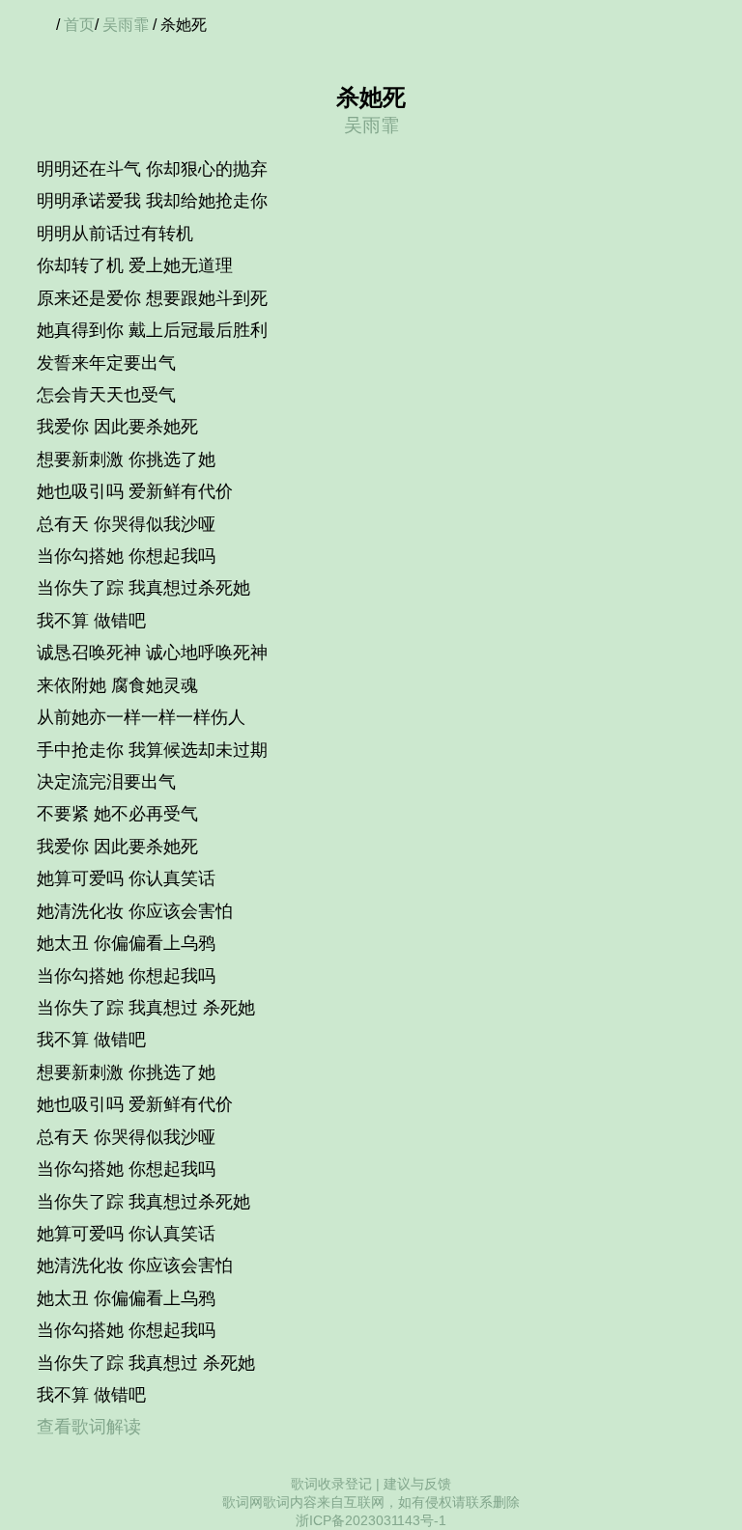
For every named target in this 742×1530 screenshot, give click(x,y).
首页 (79, 24)
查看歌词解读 (89, 1426)
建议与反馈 (417, 1483)
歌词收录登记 (331, 1483)
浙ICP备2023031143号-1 (371, 1520)
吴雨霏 (125, 24)
